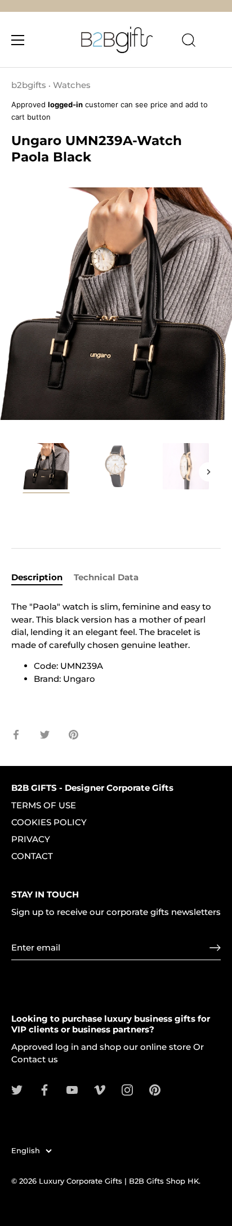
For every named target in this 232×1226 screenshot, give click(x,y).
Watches (72, 85)
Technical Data (106, 577)
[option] (46, 470)
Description (37, 577)
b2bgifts (28, 85)
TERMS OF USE (43, 805)
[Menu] (18, 40)
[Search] (188, 41)
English (25, 1150)
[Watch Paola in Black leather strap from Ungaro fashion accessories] (46, 468)
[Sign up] (215, 947)
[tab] (42, 577)
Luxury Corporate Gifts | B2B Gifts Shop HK (119, 1181)
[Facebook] (44, 1089)
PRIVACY (30, 839)
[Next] (208, 471)
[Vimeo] (99, 1089)
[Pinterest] (154, 1089)
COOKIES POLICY (49, 822)
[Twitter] (17, 1089)
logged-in (65, 104)
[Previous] (23, 471)
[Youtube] (72, 1089)
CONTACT (32, 856)
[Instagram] (127, 1089)
